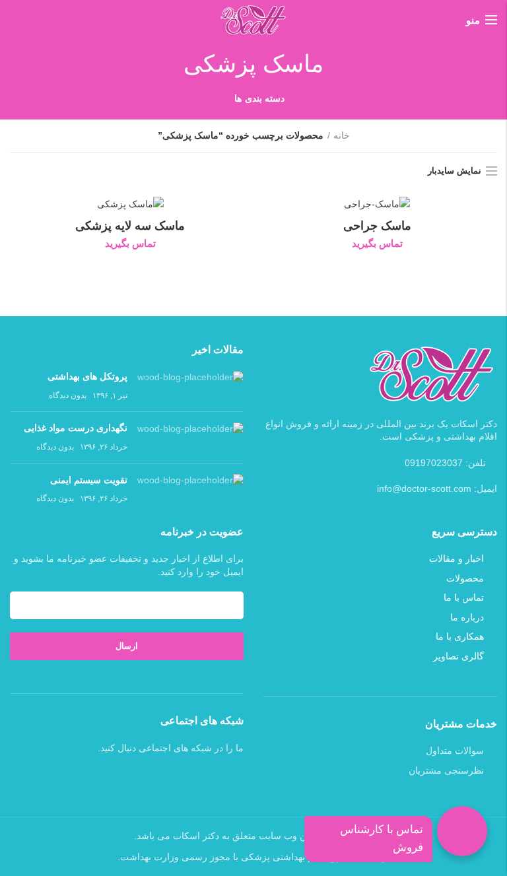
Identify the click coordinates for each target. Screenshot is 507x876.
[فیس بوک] (152, 778)
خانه (341, 135)
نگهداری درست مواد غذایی (75, 427)
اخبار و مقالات (456, 558)
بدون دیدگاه (67, 395)
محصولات (465, 578)
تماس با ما (464, 597)
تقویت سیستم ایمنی (88, 480)
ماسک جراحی (377, 225)
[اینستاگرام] (118, 778)
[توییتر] (135, 778)
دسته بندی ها (259, 98)
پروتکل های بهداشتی (87, 376)
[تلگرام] (101, 778)
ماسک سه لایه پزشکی (130, 225)
